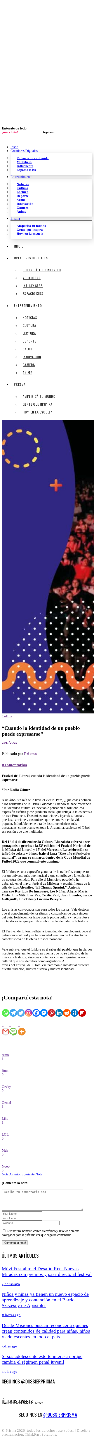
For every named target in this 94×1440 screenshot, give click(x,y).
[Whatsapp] (5, 1009)
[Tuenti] (74, 1009)
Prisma (30, 754)
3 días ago (9, 1346)
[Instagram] (28, 1009)
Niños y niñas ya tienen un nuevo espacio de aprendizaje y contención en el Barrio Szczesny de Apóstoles (45, 1299)
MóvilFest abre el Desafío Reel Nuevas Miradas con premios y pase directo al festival (47, 1271)
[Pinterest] (51, 1009)
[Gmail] (5, 1027)
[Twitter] (21, 1009)
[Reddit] (67, 1009)
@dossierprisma (60, 1414)
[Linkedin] (59, 1009)
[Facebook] (36, 1009)
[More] (21, 1027)
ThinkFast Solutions (40, 1434)
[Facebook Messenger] (44, 1009)
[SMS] (13, 1027)
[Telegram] (13, 1009)
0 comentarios (14, 765)
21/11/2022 (9, 743)
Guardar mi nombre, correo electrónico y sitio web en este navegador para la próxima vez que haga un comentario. (40, 1233)
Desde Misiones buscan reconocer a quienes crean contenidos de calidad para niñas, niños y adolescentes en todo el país (46, 1331)
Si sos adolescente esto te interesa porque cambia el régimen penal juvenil (42, 1359)
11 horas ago (11, 1315)
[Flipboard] (82, 1009)
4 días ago (9, 1371)
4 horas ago (11, 1284)
